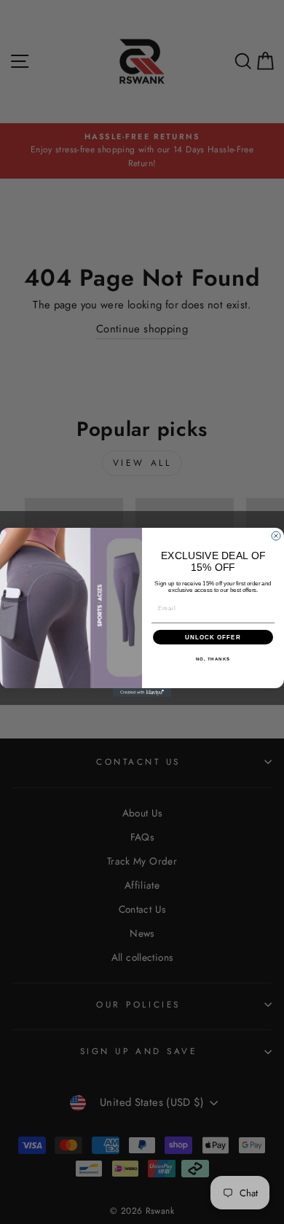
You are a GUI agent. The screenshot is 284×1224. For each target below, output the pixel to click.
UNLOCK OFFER (213, 637)
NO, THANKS (213, 658)
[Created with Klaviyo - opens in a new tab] (142, 692)
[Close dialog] (276, 535)
